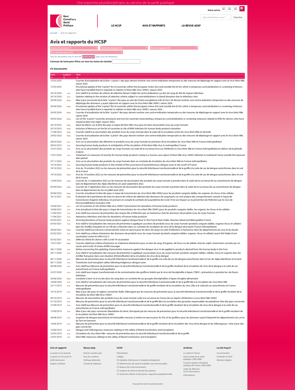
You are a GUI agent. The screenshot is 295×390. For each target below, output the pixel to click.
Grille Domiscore (57, 360)
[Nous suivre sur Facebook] (236, 8)
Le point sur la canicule (60, 353)
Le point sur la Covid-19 (60, 356)
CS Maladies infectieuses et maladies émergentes (138, 360)
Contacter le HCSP (224, 356)
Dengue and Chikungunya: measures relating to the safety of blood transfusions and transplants (125, 329)
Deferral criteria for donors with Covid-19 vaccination (102, 239)
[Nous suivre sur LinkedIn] (224, 8)
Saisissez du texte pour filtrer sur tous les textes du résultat (81, 61)
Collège (120, 356)
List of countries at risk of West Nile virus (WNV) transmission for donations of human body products (127, 205)
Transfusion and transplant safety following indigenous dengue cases (111, 262)
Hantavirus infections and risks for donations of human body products (111, 216)
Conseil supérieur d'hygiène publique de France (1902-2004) (197, 364)
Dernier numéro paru (92, 353)
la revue (191, 25)
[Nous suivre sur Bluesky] (230, 8)
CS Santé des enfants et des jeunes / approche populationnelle (144, 374)
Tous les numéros (91, 356)
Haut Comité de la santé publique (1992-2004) (194, 357)
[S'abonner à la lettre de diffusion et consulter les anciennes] (242, 8)
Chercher (238, 17)
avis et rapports (153, 25)
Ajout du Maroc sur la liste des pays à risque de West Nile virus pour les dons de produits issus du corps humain (132, 124)
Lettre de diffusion (191, 370)
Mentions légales (224, 360)
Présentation (122, 353)
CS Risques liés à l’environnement (131, 367)
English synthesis (57, 363)
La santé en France (191, 353)
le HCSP (116, 25)
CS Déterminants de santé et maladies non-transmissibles (142, 363)
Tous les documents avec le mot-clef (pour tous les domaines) (83, 56)
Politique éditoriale (91, 360)
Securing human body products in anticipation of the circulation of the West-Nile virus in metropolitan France (131, 145)
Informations (189, 375)
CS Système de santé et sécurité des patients (136, 370)
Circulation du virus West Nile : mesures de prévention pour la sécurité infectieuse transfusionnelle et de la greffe (132, 333)
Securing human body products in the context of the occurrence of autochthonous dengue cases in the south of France (136, 164)
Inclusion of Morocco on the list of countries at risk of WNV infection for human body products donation (128, 128)
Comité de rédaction (92, 363)
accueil (53, 32)
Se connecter (223, 353)
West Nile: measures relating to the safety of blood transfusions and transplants (116, 336)
